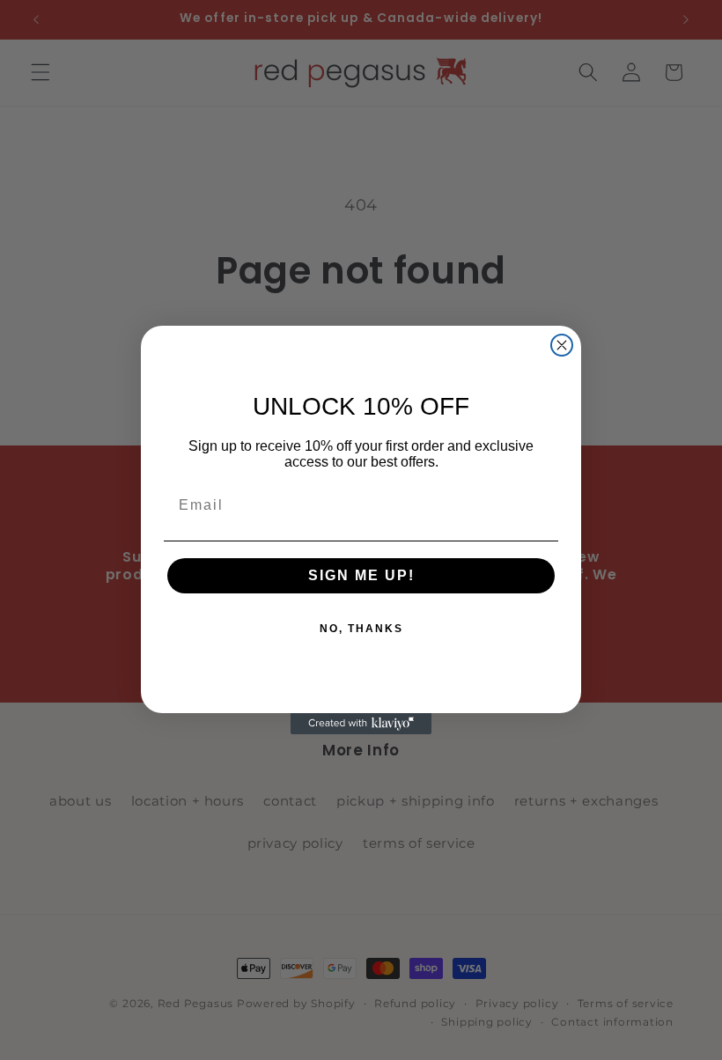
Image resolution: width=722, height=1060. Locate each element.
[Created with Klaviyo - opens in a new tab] (361, 723)
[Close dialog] (561, 345)
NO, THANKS (361, 628)
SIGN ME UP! (361, 575)
